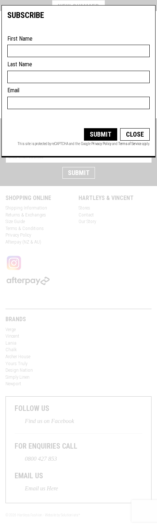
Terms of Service (129, 144)
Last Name (19, 64)
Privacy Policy (101, 144)
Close (135, 134)
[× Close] (142, 17)
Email (13, 90)
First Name (19, 38)
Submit (100, 134)
